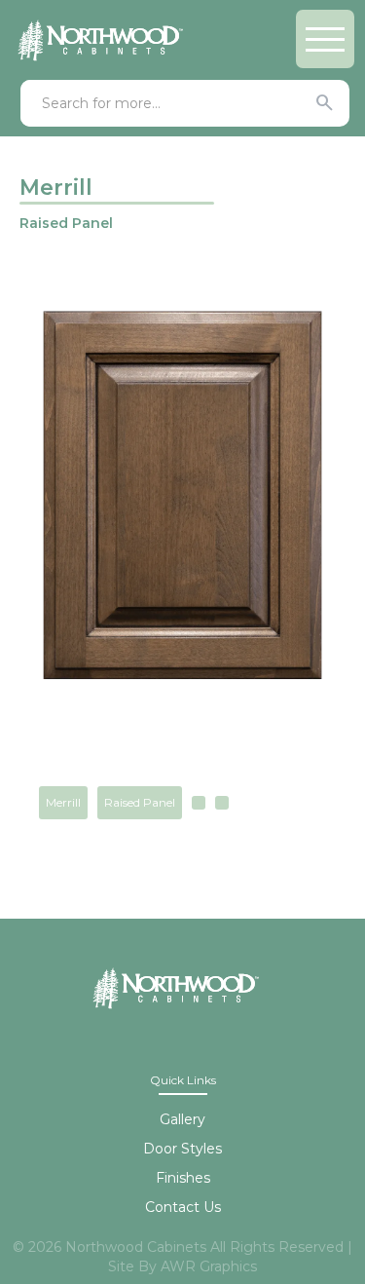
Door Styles (182, 1148)
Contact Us (183, 1207)
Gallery (182, 1119)
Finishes (183, 1178)
